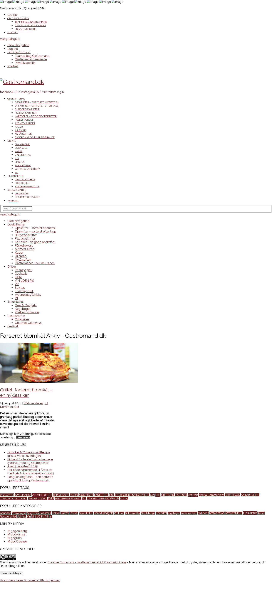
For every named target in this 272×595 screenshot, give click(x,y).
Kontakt (12, 32)
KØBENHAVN (232, 494)
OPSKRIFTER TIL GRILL (13, 498)
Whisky (124, 498)
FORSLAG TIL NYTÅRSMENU (132, 494)
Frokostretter (86, 513)
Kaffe (18, 151)
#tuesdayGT (7, 494)
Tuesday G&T (23, 165)
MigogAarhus (16, 534)
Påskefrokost (24, 119)
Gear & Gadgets (25, 179)
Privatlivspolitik (25, 29)
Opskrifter (250, 513)
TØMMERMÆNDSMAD (68, 498)
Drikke (11, 140)
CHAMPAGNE (61, 494)
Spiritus (20, 162)
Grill (157, 495)
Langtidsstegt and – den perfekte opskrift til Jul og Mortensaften (30, 478)
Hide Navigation (18, 45)
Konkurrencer (189, 513)
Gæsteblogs (148, 513)
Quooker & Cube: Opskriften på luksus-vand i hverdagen (28, 454)
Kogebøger (22, 183)
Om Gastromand (18, 18)
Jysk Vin (193, 495)
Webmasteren (33, 403)
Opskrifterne (16, 98)
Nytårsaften (23, 133)
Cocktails (21, 147)
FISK (111, 494)
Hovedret (161, 513)
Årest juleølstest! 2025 (22, 466)
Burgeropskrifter (27, 109)
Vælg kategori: (10, 39)
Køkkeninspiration (27, 186)
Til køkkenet (15, 176)
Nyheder (203, 513)
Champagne (22, 144)
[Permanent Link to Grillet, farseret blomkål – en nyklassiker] (39, 381)
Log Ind (12, 15)
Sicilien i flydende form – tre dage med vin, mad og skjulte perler (30, 461)
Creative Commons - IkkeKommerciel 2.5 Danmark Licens (87, 562)
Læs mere (23, 437)
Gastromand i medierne (30, 25)
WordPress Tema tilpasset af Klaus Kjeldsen (30, 580)
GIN (152, 494)
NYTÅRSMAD (217, 513)
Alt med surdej (25, 123)
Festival (12, 200)
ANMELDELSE (42, 495)
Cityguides (21, 193)
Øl (16, 172)
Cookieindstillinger (11, 573)
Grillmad (119, 513)
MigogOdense (17, 541)
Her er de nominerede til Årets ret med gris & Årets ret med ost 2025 (30, 471)
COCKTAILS (86, 494)
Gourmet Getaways (27, 197)
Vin (17, 158)
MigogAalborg (17, 531)
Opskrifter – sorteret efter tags (36, 105)
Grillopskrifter (132, 513)
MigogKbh (14, 538)
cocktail (74, 494)
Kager (19, 126)
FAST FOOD (101, 494)
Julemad (20, 130)
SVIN (51, 498)
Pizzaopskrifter (25, 112)
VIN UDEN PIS (23, 155)
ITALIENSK (181, 494)
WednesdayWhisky (27, 169)
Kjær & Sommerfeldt (211, 494)
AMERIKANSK (23, 494)
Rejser (261, 513)
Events (64, 513)
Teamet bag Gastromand (31, 22)
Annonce (5, 513)
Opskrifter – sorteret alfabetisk (36, 102)
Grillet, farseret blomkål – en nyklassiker (26, 392)
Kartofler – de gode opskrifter (36, 116)
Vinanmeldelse (95, 498)
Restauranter (16, 190)
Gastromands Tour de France (35, 137)
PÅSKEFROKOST (37, 498)
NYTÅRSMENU (250, 494)
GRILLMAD (167, 494)
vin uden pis (111, 498)
